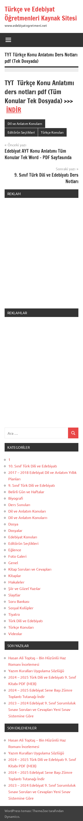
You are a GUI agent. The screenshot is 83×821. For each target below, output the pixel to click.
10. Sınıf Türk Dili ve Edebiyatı (32, 465)
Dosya (13, 524)
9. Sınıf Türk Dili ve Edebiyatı (31, 485)
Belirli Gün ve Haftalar (26, 491)
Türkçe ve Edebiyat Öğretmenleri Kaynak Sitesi (41, 14)
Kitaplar (14, 575)
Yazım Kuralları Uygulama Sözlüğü (36, 670)
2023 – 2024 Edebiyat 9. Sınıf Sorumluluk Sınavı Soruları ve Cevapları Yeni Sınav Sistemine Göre (42, 709)
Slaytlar (14, 594)
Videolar (15, 633)
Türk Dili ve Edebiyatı (25, 620)
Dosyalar (15, 530)
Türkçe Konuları (52, 132)
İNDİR (13, 109)
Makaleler (16, 582)
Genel (13, 562)
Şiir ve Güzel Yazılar (24, 588)
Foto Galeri (17, 556)
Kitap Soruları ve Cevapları (29, 569)
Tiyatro (14, 614)
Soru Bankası (18, 601)
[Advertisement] (41, 255)
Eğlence (14, 549)
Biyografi (15, 498)
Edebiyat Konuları (22, 536)
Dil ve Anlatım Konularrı (25, 123)
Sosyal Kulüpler (20, 607)
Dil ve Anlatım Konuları (27, 511)
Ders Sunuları (19, 504)
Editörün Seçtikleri (21, 132)
